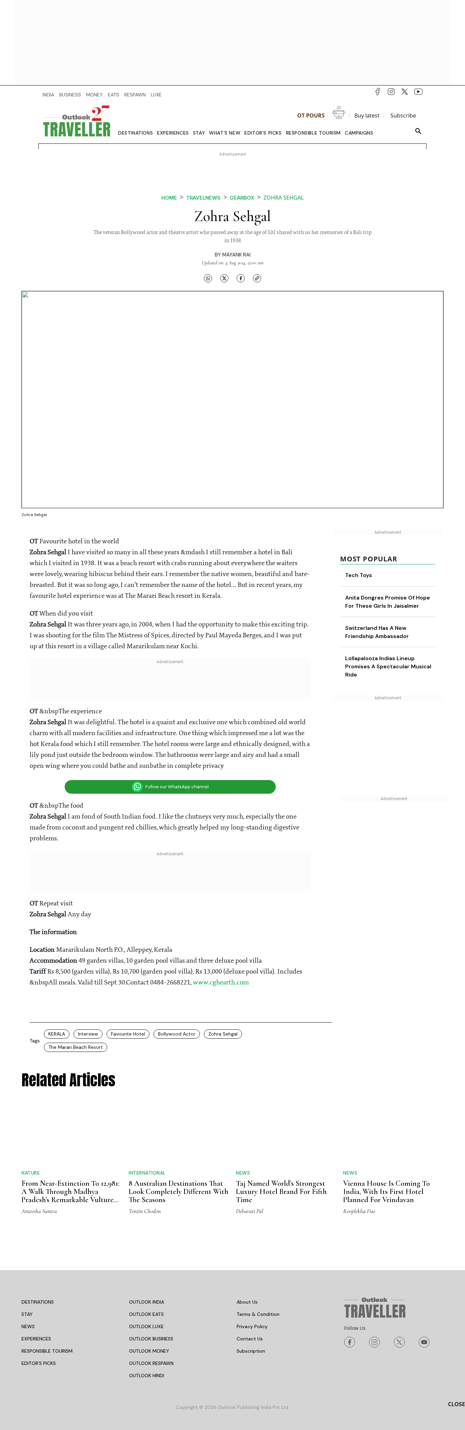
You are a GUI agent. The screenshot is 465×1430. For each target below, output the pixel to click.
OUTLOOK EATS (146, 1314)
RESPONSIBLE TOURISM (47, 1351)
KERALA (56, 1034)
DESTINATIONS (37, 1302)
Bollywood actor (176, 1034)
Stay (199, 133)
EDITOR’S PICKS (38, 1363)
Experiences (173, 133)
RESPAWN (135, 95)
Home (169, 198)
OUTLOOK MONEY (149, 1351)
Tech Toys (358, 575)
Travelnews (203, 198)
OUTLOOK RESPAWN (151, 1363)
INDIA (48, 95)
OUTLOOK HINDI (146, 1375)
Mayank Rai (236, 254)
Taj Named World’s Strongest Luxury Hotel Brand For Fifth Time (281, 1191)
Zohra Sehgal (223, 1034)
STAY (27, 1314)
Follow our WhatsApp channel (177, 787)
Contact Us (250, 1339)
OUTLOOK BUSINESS (151, 1339)
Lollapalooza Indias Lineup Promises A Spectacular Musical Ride (388, 666)
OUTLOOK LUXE (146, 1326)
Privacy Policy (252, 1326)
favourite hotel (128, 1034)
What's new (224, 133)
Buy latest (367, 115)
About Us (247, 1302)
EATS (113, 95)
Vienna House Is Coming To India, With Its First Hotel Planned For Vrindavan (386, 1191)
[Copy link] (257, 278)
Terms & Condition (258, 1314)
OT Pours (311, 115)
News (243, 1173)
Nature (30, 1173)
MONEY (94, 95)
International (147, 1173)
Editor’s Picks (263, 133)
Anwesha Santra (39, 1211)
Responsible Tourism (313, 133)
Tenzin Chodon (145, 1211)
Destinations (135, 133)
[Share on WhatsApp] (208, 278)
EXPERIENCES (36, 1339)
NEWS (28, 1326)
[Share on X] (224, 278)
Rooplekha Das (359, 1211)
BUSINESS (70, 95)
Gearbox (242, 198)
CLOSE (456, 1404)
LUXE (156, 95)
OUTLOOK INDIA (146, 1302)
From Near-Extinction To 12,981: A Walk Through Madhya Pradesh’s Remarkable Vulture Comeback (70, 1195)
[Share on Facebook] (241, 278)
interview (88, 1034)
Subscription (251, 1351)
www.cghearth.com (221, 982)
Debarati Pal (249, 1211)
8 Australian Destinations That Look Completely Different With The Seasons (178, 1191)
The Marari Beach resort (75, 1047)
